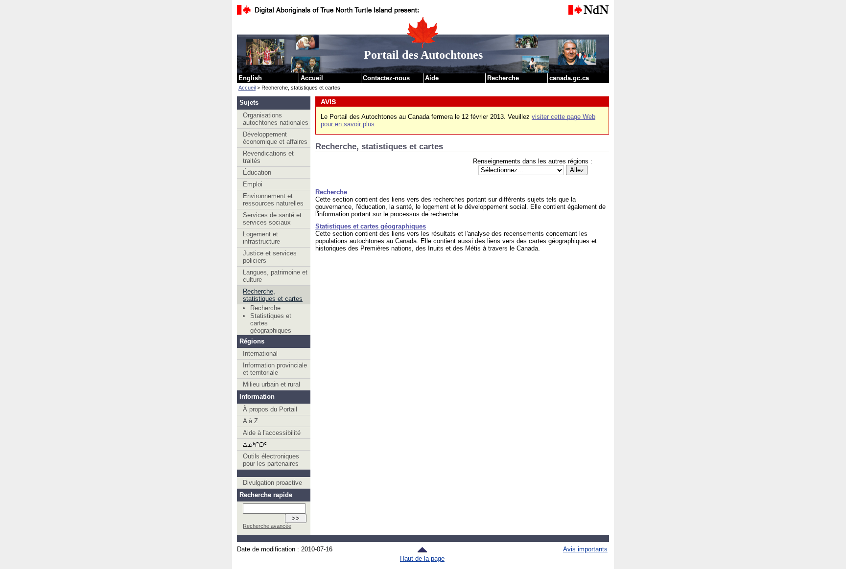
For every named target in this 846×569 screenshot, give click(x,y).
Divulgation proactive (272, 482)
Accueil (312, 78)
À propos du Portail (270, 409)
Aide (432, 78)
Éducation (257, 172)
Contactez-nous (386, 78)
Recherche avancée (267, 526)
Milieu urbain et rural (271, 384)
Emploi (252, 184)
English (250, 78)
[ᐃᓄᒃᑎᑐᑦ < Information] (273, 444)
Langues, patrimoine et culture (275, 276)
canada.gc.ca (569, 78)
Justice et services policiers (270, 257)
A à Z (250, 421)
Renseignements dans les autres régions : (532, 161)
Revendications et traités (268, 157)
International (260, 353)
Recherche (503, 78)
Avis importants (585, 549)
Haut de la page (422, 558)
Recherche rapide (265, 495)
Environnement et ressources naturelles (273, 199)
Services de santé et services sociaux (272, 218)
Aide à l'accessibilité (272, 432)
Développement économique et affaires (275, 138)
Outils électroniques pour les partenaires (271, 460)
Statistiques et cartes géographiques (270, 323)
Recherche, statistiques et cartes (273, 295)
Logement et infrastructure (261, 237)
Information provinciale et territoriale (275, 369)
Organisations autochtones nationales (275, 119)
